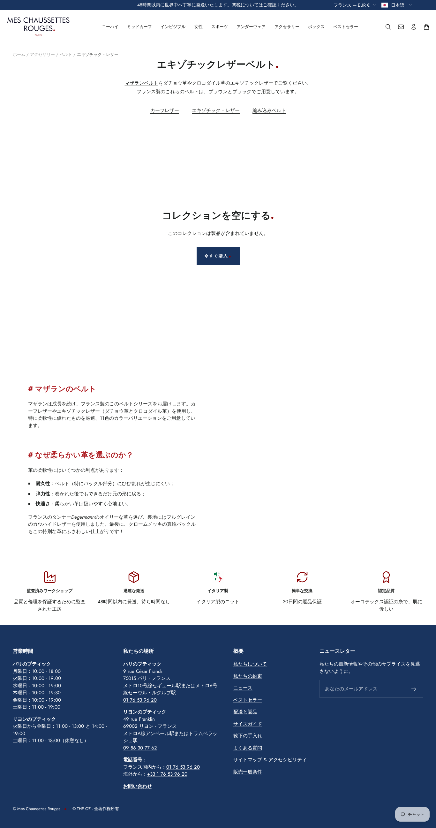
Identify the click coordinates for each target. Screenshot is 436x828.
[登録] (414, 689)
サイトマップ (247, 759)
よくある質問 (247, 747)
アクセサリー (286, 27)
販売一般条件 (247, 771)
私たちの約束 (247, 676)
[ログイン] (413, 27)
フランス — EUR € (352, 5)
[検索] (388, 27)
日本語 (398, 5)
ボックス (316, 27)
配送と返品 (245, 711)
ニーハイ (110, 27)
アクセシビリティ (287, 759)
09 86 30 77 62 (140, 747)
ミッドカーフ (139, 27)
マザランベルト (141, 83)
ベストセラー (345, 27)
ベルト (66, 54)
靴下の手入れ (247, 735)
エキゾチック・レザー (216, 110)
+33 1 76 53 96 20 (167, 774)
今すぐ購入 (216, 256)
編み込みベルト (269, 110)
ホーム (19, 54)
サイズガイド (247, 723)
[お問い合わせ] (401, 27)
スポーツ (219, 27)
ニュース (242, 687)
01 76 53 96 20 (140, 700)
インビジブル (173, 27)
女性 (198, 27)
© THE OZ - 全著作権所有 (95, 809)
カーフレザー (164, 110)
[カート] (426, 27)
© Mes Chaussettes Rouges (36, 809)
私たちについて (250, 663)
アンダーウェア (251, 27)
